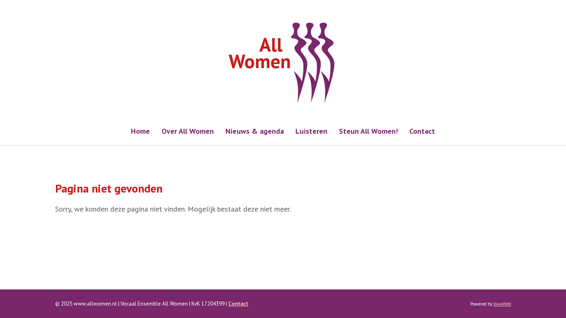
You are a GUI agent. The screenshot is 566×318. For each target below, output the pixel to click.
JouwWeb (502, 304)
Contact (238, 303)
